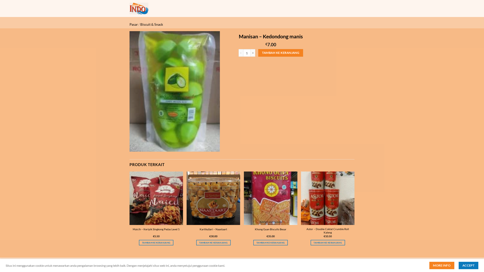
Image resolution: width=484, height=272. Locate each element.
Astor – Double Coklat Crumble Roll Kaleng (327, 230)
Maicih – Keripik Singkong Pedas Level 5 (156, 229)
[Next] (354, 212)
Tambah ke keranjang (280, 52)
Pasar (134, 24)
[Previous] (130, 212)
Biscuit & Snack (151, 24)
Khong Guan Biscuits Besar (270, 229)
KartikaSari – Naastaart (213, 229)
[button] (134, 147)
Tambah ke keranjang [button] (156, 242)
